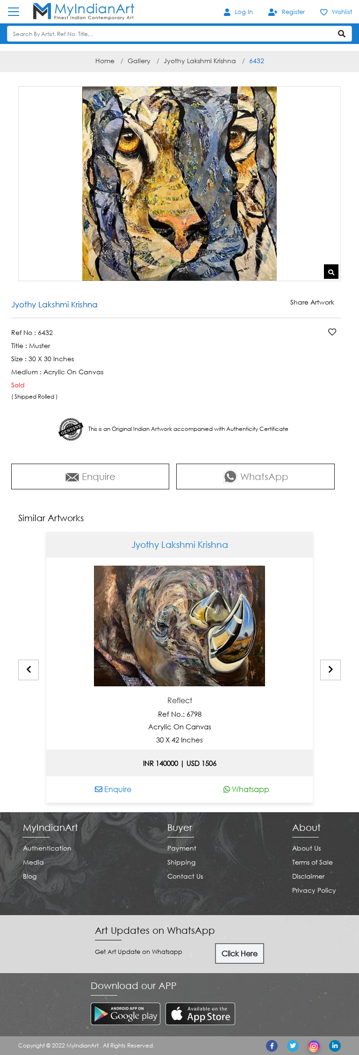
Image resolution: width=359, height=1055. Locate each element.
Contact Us (185, 876)
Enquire (116, 789)
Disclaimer (308, 876)
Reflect (179, 700)
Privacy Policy (314, 890)
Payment (181, 848)
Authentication (47, 848)
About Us (306, 848)
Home (105, 61)
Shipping (181, 862)
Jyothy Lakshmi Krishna (200, 61)
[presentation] (28, 670)
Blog (29, 876)
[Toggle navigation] (18, 12)
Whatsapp (249, 789)
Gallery (139, 61)
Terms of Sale (312, 862)
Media (33, 862)
